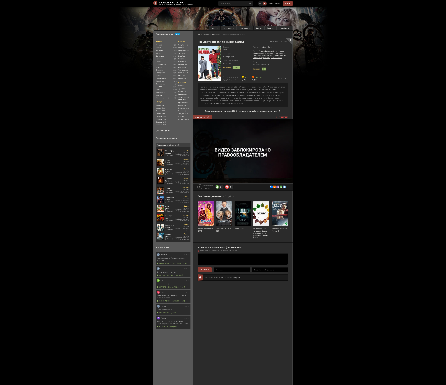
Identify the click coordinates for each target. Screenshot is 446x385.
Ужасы (158, 89)
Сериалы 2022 (161, 125)
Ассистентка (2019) (167, 313)
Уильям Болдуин (265, 51)
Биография (160, 45)
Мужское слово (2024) (168, 327)
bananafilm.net (203, 34)
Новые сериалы (245, 28)
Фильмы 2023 (160, 111)
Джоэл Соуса (267, 47)
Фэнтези (159, 95)
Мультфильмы (284, 28)
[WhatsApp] (281, 187)
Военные (159, 53)
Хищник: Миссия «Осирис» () (171, 275)
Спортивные (160, 84)
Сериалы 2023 (161, 122)
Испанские (182, 67)
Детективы (160, 56)
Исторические (161, 64)
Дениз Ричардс (278, 51)
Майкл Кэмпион (258, 53)
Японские (181, 75)
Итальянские (183, 73)
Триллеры (159, 87)
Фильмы (259, 28)
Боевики (159, 48)
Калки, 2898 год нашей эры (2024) (173, 263)
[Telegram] (284, 187)
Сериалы (270, 28)
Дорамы (181, 116)
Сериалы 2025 (161, 116)
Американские (183, 50)
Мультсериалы (183, 119)
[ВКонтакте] (271, 187)
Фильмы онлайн (215, 34)
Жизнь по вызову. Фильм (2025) (172, 301)
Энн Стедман (274, 55)
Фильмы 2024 (161, 108)
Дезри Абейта (263, 55)
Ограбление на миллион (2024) (172, 287)
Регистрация (274, 4)
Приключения (161, 78)
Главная (215, 28)
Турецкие (181, 53)
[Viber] (277, 187)
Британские (182, 64)
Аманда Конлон (264, 58)
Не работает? (282, 117)
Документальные (162, 98)
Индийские (182, 56)
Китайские (182, 78)
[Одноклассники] (274, 187)
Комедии (159, 67)
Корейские (182, 59)
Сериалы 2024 (161, 119)
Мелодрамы (160, 73)
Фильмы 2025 (161, 105)
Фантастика (160, 92)
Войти (287, 4)
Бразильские (183, 102)
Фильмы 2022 (160, 114)
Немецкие (182, 62)
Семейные (160, 81)
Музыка (158, 75)
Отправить (204, 270)
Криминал (159, 70)
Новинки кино (228, 28)
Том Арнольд (270, 53)
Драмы (158, 62)
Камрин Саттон (276, 58)
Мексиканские (183, 108)
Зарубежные (183, 45)
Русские (181, 48)
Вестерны (159, 50)
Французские (183, 70)
